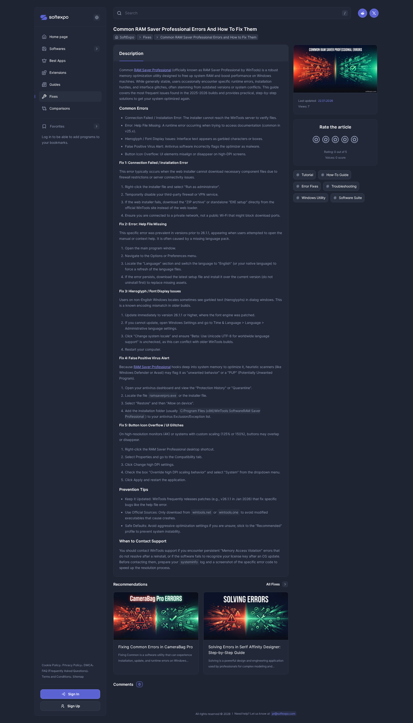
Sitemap (78, 676)
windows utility (314, 198)
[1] (316, 139)
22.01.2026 (325, 100)
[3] (335, 139)
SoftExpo (127, 37)
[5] (354, 139)
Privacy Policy (72, 665)
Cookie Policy (51, 665)
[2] (326, 139)
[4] (345, 139)
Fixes (147, 37)
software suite (350, 198)
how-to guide (337, 175)
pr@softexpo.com (283, 713)
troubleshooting (344, 186)
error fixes (310, 186)
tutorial (307, 175)
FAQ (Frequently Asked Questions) (64, 671)
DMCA (88, 665)
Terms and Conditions (56, 676)
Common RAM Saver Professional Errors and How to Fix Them (208, 37)
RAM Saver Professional (152, 70)
